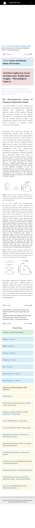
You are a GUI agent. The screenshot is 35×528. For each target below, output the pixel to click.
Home (3, 46)
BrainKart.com (14, 3)
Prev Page (7, 54)
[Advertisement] (17, 24)
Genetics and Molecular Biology (17, 46)
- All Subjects (8, 367)
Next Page (27, 54)
